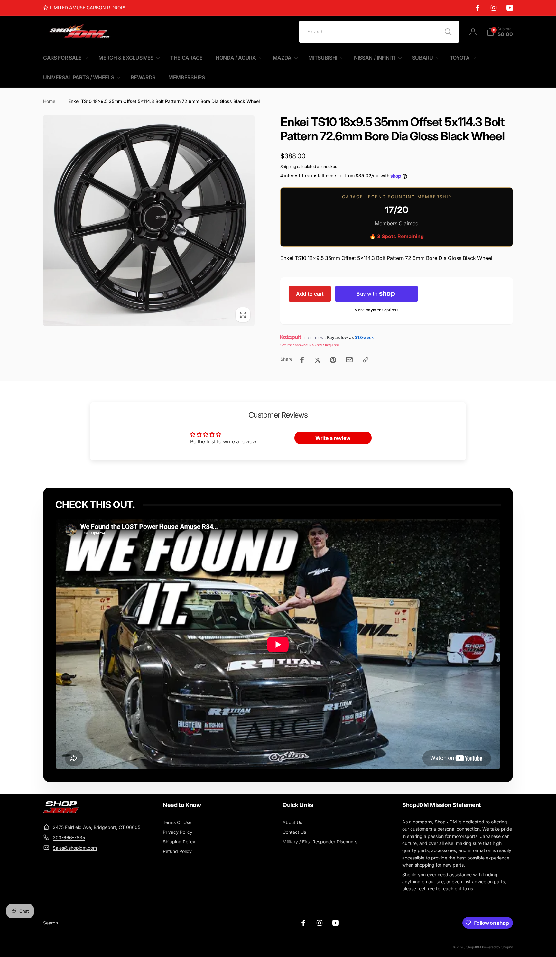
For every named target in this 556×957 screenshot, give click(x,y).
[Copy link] (365, 360)
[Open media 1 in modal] (149, 220)
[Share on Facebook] (302, 360)
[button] (499, 32)
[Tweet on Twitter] (317, 360)
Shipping (288, 166)
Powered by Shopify (497, 947)
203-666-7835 (69, 837)
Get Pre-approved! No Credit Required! (310, 344)
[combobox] (379, 32)
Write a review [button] (333, 438)
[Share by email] (349, 360)
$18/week (364, 337)
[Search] (448, 31)
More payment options (376, 309)
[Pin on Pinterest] (333, 360)
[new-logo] (61, 811)
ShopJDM (473, 947)
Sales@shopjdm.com (75, 847)
